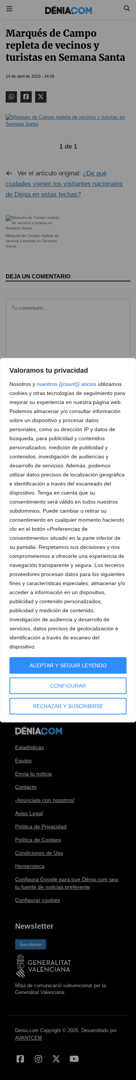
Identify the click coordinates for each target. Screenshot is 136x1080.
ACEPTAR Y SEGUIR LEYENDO (68, 665)
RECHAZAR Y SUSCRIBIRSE (68, 706)
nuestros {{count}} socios (66, 384)
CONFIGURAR (68, 686)
